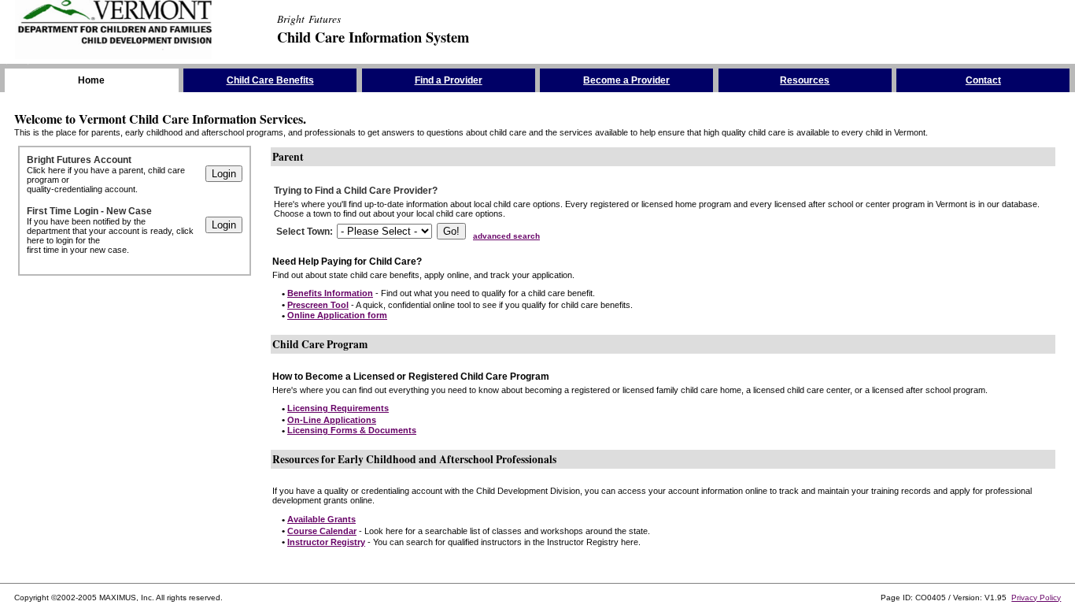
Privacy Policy (1036, 597)
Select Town (303, 231)
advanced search (506, 236)
